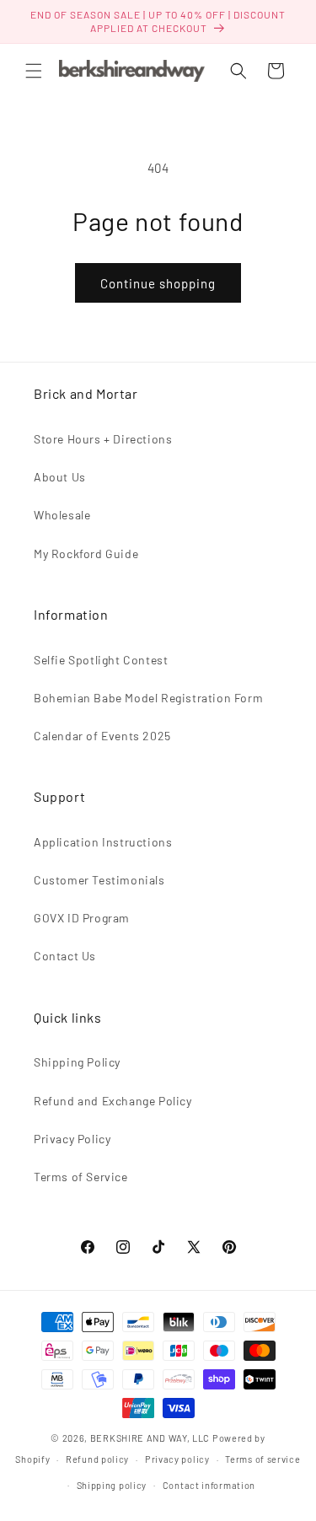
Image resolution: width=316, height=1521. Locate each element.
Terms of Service (81, 1176)
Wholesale (62, 515)
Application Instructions (103, 842)
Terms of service (262, 1459)
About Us (60, 477)
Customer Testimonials (99, 880)
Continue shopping (158, 283)
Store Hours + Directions (103, 439)
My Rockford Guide (86, 553)
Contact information (209, 1485)
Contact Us (65, 956)
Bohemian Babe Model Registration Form (148, 698)
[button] (33, 70)
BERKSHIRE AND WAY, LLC (150, 1437)
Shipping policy (112, 1485)
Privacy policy (177, 1459)
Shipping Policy (77, 1062)
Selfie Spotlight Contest (101, 660)
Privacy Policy (72, 1138)
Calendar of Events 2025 (102, 735)
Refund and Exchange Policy (113, 1101)
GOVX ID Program (82, 918)
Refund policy (97, 1459)
